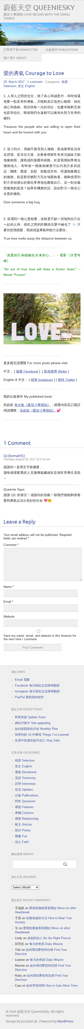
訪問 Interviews (25, 783)
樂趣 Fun (21, 836)
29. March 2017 (14, 82)
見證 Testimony (25, 778)
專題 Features (24, 807)
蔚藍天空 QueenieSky (39, 7)
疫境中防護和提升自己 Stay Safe (37, 740)
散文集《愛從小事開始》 (32, 405)
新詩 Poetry (23, 830)
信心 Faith (22, 842)
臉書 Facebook (27, 371)
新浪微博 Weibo (55, 371)
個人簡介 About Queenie (15, 61)
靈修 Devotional (25, 772)
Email (8, 601)
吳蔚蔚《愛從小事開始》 (38, 410)
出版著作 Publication (62, 49)
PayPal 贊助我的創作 (29, 697)
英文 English (26, 86)
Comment (11, 545)
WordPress (65, 1021)
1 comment (34, 82)
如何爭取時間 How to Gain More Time (51, 985)
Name (9, 587)
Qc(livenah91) (14, 456)
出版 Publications (26, 795)
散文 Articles (23, 824)
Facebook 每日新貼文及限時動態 (37, 685)
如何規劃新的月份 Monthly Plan (36, 729)
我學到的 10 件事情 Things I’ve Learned (42, 734)
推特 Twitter (66, 380)
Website (9, 616)
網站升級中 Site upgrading (32, 723)
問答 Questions (25, 801)
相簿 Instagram (42, 380)
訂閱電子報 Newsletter (21, 49)
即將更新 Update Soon (30, 717)
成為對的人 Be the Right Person (49, 938)
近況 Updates (24, 789)
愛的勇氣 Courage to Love (34, 73)
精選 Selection (25, 760)
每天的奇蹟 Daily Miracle (46, 944)
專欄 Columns (24, 813)
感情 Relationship (26, 818)
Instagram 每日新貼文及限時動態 (37, 691)
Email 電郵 (22, 679)
